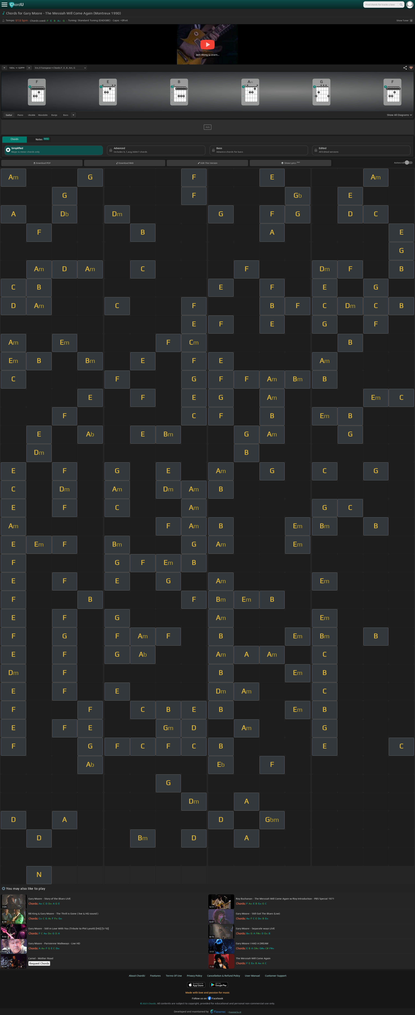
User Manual (252, 975)
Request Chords (39, 963)
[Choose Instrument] (73, 114)
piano (20, 115)
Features (155, 975)
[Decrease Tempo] (4, 68)
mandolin (43, 115)
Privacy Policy (194, 975)
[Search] (401, 4)
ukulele (31, 115)
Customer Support (275, 975)
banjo (54, 115)
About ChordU (137, 975)
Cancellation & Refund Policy (223, 975)
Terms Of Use (174, 975)
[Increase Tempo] (29, 68)
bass (65, 115)
